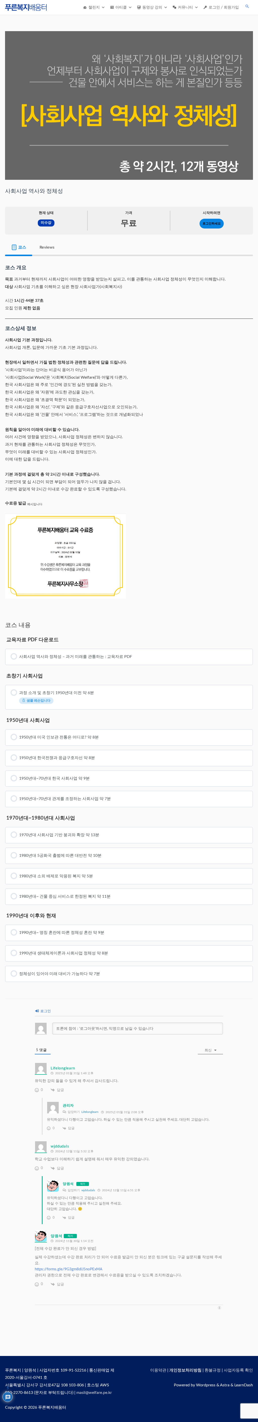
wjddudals (88, 1190)
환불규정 (213, 1370)
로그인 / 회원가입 (224, 7)
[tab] (18, 247)
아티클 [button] (121, 7)
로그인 (45, 1011)
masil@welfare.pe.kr (94, 1393)
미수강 (46, 222)
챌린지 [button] (94, 7)
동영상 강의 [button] (152, 7)
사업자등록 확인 (238, 1370)
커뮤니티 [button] (185, 7)
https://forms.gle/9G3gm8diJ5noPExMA (68, 1269)
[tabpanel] (129, 434)
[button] (247, 6)
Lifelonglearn (90, 1111)
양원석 (68, 1184)
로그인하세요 (212, 223)
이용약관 (158, 1370)
